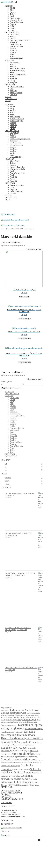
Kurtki (12, 16)
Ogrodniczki (14, 430)
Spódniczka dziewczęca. (10, 766)
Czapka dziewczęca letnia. (18, 722)
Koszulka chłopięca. (12, 725)
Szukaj (24, 841)
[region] (22, 206)
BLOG (7, 101)
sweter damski (22, 778)
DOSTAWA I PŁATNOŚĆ (10, 791)
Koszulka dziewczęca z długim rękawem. (18, 733)
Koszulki (13, 420)
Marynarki (13, 42)
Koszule (13, 12)
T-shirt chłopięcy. (23, 781)
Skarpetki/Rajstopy (16, 58)
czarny (7, 484)
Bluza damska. (4, 710)
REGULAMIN (6, 797)
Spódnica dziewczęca (32, 762)
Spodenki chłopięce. (20, 750)
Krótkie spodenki (16, 93)
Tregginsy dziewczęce (30, 785)
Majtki (12, 426)
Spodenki (13, 79)
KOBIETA (9, 6)
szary (7, 481)
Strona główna (5, 229)
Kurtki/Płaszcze (15, 44)
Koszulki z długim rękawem (20, 40)
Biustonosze (14, 398)
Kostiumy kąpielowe (17, 416)
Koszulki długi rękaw (17, 68)
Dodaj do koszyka (24, 318)
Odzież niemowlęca (17, 87)
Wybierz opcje (24, 297)
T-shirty (12, 14)
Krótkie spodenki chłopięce (27, 742)
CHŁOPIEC (9, 60)
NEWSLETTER (7, 820)
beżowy (8, 478)
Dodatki (13, 408)
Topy (12, 452)
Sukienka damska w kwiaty (21, 769)
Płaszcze (13, 434)
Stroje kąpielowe (16, 442)
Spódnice (13, 26)
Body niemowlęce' (26, 719)
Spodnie (13, 28)
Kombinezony (15, 18)
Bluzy (12, 10)
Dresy (12, 410)
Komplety (13, 91)
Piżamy (12, 56)
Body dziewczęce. (11, 720)
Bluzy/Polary (14, 34)
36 (6, 464)
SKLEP (8, 97)
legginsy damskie (29, 745)
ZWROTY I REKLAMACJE (11, 793)
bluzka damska (16, 710)
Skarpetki (13, 83)
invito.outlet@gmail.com (16, 816)
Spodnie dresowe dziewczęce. (19, 759)
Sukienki (13, 24)
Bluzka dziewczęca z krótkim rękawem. (24, 717)
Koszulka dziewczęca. (34, 729)
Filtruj (3, 388)
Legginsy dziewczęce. (14, 747)
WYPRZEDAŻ (11, 99)
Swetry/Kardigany (16, 22)
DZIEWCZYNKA (12, 32)
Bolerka (13, 406)
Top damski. (15, 785)
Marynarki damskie (17, 20)
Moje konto (11, 841)
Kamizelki (13, 412)
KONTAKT (5, 795)
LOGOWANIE (6, 803)
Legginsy (13, 424)
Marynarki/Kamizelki (17, 70)
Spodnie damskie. (23, 753)
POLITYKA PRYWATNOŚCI (12, 799)
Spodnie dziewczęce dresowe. (15, 762)
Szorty (12, 30)
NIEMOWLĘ (10, 85)
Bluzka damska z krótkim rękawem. (15, 715)
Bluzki (12, 8)
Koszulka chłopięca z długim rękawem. (22, 726)
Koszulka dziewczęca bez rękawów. (12, 732)
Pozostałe (13, 95)
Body (12, 89)
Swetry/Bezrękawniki (17, 74)
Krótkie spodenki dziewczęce (12, 745)
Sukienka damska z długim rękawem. (21, 771)
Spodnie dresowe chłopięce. (26, 757)
